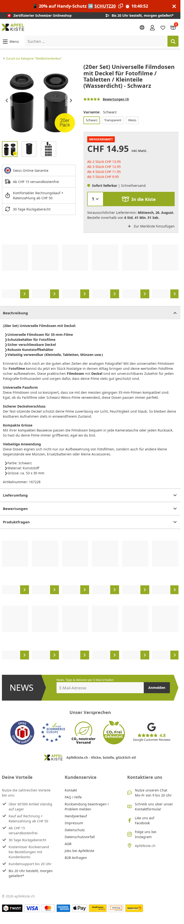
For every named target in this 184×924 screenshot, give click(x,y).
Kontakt (71, 790)
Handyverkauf (76, 816)
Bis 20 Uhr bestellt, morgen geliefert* (31, 873)
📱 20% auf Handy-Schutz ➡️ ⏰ (90, 6)
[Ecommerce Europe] (53, 733)
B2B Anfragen (76, 857)
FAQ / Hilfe (73, 797)
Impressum (74, 823)
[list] (39, 100)
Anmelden (156, 687)
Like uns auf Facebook (144, 820)
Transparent (112, 120)
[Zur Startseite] (13, 27)
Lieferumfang (15, 495)
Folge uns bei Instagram (145, 834)
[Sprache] (142, 27)
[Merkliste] (163, 27)
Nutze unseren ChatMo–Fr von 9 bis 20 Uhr (153, 792)
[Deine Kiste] (173, 27)
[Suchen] (172, 41)
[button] (10, 41)
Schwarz (92, 120)
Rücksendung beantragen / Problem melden (87, 806)
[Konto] (152, 27)
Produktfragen (16, 522)
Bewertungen (15, 508)
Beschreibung (15, 312)
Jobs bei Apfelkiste (79, 850)
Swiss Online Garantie (30, 170)
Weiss (132, 120)
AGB (68, 843)
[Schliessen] (174, 6)
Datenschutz (75, 830)
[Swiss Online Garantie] (22, 733)
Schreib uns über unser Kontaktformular (154, 806)
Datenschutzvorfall (80, 837)
